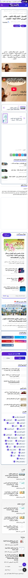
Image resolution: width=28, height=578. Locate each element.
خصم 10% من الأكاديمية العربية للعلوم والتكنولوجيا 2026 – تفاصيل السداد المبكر (11, 527)
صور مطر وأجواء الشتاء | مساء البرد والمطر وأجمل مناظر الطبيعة (12, 392)
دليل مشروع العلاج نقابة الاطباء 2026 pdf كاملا (10, 541)
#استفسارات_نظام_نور (19, 417)
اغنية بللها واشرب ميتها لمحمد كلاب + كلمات (18, 164)
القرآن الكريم (8, 435)
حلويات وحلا (8, 440)
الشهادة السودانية (20, 435)
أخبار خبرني (10, 423)
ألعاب (22, 426)
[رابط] (14, 67)
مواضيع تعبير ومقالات (19, 461)
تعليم (22, 437)
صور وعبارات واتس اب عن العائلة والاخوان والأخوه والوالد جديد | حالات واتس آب (11, 369)
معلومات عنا (7, 566)
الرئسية (20, 566)
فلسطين (22, 452)
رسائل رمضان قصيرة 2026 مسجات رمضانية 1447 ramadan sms (11, 287)
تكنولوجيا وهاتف (12, 437)
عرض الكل (7, 235)
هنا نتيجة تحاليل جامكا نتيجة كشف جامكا (11, 548)
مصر (13, 455)
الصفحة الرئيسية (23, 10)
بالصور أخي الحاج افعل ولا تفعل (13, 398)
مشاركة (8, 358)
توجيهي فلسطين (20, 440)
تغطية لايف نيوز (8, 573)
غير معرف (23, 21)
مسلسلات (21, 455)
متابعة (20, 358)
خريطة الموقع (7, 569)
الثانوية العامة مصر (20, 432)
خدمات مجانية (10, 443)
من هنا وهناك (21, 458)
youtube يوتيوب (16, 10)
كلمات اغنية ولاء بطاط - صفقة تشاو (18, 170)
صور (8, 446)
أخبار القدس (21, 423)
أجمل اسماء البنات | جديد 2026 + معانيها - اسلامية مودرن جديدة (11, 375)
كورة (13, 452)
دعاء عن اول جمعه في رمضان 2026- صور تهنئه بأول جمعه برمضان (11, 270)
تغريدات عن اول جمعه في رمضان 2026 (12, 279)
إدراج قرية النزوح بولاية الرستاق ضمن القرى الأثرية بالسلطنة (12, 405)
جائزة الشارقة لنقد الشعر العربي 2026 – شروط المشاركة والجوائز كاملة (11, 484)
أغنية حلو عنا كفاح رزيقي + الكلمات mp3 (17, 176)
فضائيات (22, 449)
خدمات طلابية (21, 443)
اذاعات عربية (21, 429)
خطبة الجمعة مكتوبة (19, 446)
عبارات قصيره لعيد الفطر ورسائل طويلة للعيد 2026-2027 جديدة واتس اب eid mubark (14, 255)
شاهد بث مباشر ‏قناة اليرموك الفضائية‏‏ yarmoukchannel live (12, 381)
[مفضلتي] (24, 564)
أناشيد (14, 426)
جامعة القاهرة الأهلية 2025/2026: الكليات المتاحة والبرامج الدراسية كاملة (14, 320)
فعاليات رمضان (11, 449)
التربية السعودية (9, 429)
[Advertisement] (14, 39)
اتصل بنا (20, 569)
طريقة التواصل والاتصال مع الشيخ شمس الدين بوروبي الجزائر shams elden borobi (11, 557)
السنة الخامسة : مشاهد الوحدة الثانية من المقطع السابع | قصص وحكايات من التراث (11, 493)
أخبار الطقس (8, 420)
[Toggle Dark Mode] (24, 570)
